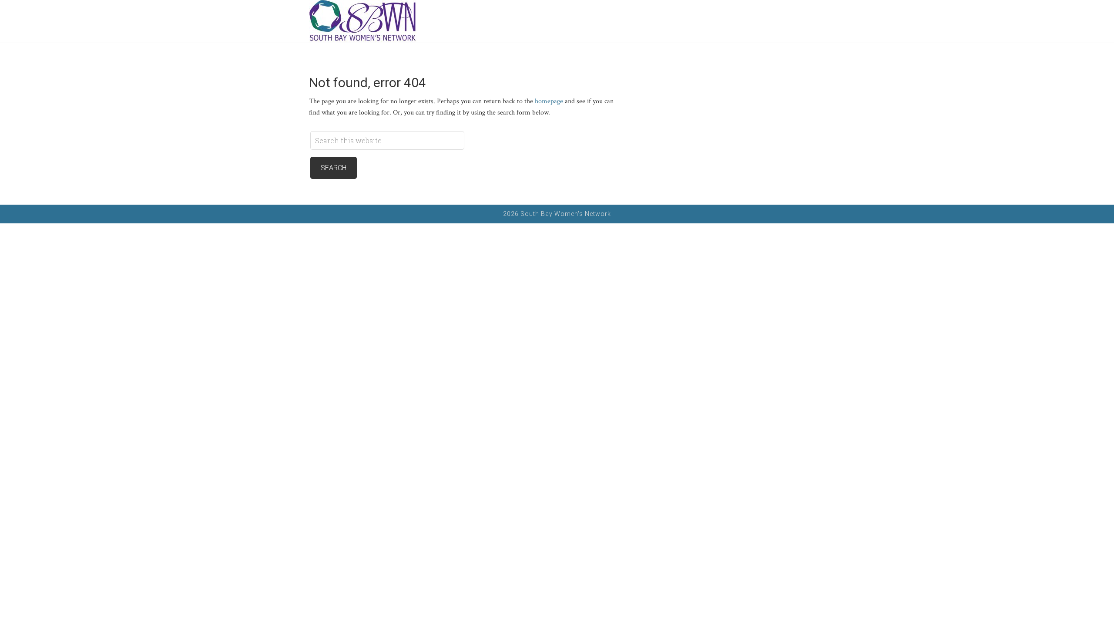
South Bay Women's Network (378, 21)
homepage (549, 101)
